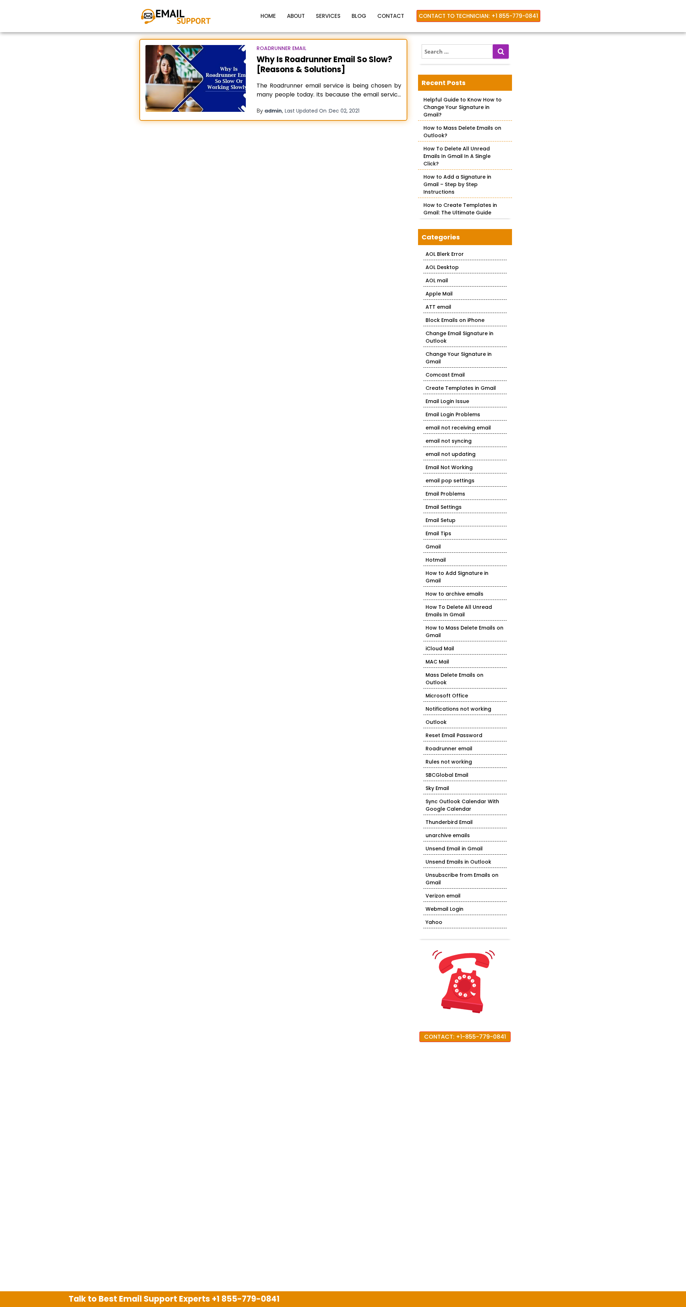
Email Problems (445, 493)
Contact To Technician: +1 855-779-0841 (478, 16)
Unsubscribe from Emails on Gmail (462, 878)
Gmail (433, 546)
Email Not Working (449, 467)
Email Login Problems (453, 414)
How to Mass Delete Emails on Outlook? (462, 131)
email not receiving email (458, 427)
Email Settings (444, 507)
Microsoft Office (447, 695)
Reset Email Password (454, 735)
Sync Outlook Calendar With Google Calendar (462, 805)
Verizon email (443, 895)
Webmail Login (444, 909)
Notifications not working (458, 708)
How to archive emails (454, 593)
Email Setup (441, 520)
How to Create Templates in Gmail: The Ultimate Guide (460, 209)
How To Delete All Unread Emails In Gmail (459, 610)
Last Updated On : (322, 110)
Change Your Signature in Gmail (459, 358)
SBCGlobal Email (447, 775)
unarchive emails (448, 835)
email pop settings (450, 480)
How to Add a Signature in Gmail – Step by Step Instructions (457, 184)
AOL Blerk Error (445, 254)
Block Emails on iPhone (455, 320)
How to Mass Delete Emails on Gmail (464, 631)
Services (328, 16)
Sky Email (437, 788)
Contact (390, 16)
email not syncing (449, 440)
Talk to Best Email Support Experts (174, 1298)
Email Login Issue (447, 401)
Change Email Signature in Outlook (459, 337)
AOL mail (437, 280)
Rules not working (449, 761)
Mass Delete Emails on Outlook (454, 678)
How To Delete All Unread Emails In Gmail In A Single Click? (457, 156)
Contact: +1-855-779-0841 (465, 1037)
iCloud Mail (440, 648)
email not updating (451, 454)
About (296, 16)
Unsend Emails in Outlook (458, 861)
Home (268, 16)
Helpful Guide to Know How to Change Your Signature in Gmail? (462, 107)
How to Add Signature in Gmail (457, 577)
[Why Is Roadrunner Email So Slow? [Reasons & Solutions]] (195, 78)
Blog (359, 16)
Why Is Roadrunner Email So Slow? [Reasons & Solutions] (324, 64)
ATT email (438, 306)
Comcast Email (445, 374)
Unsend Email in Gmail (454, 848)
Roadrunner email (281, 48)
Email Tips (438, 533)
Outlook (436, 722)
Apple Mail (439, 293)
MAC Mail (437, 661)
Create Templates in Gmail (461, 388)
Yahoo (434, 922)
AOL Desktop (442, 267)
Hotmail (436, 559)
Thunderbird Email (449, 822)
